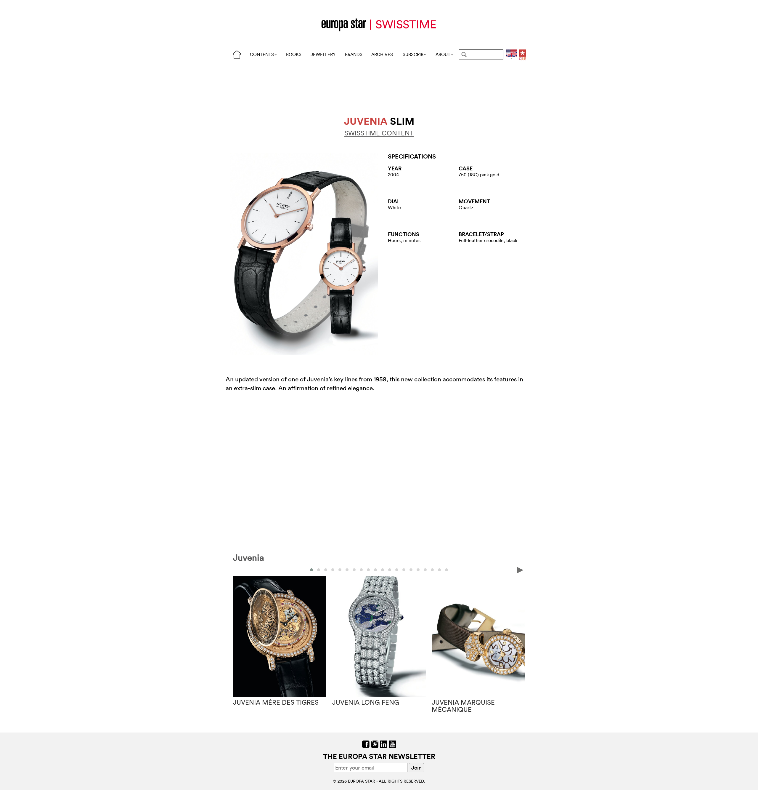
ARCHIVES (382, 54)
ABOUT (443, 54)
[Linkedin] (383, 743)
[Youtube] (392, 743)
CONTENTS (262, 54)
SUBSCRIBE (414, 54)
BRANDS (353, 54)
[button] (311, 570)
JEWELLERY (323, 54)
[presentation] (238, 569)
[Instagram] (374, 743)
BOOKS (293, 54)
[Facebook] (366, 743)
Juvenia (248, 557)
